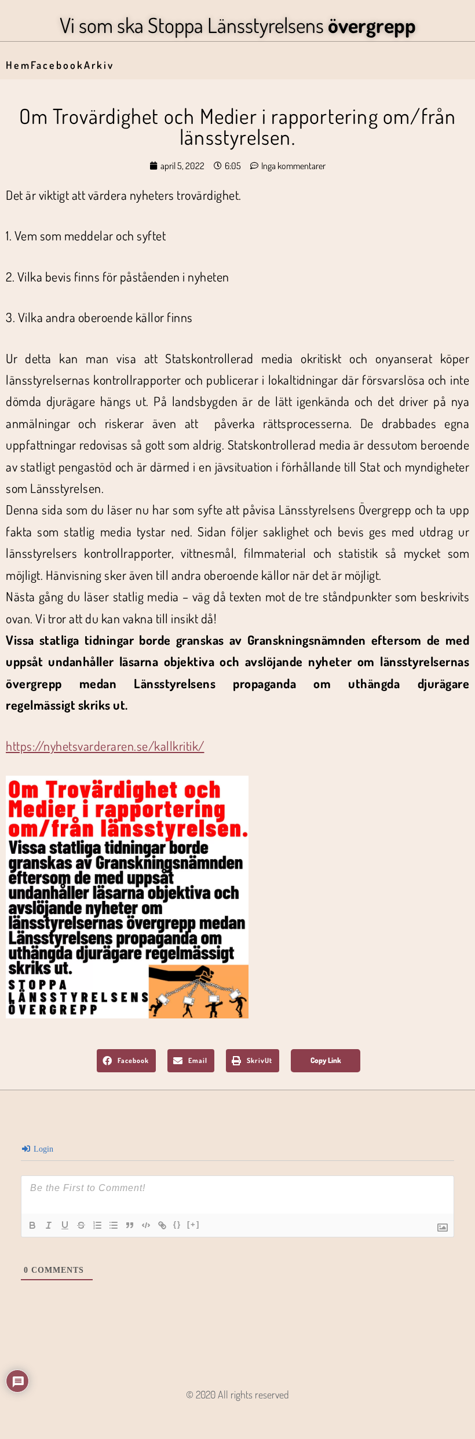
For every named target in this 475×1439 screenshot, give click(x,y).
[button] (126, 1060)
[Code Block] (146, 1225)
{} (177, 1224)
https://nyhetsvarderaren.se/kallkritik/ (105, 745)
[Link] (162, 1225)
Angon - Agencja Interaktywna (237, 1413)
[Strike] (81, 1225)
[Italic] (49, 1225)
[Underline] (65, 1225)
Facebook (57, 65)
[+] (193, 1224)
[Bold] (32, 1225)
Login (42, 1149)
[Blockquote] (130, 1225)
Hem (18, 65)
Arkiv (99, 65)
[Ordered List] (97, 1225)
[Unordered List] (113, 1225)
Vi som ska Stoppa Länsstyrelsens (238, 25)
